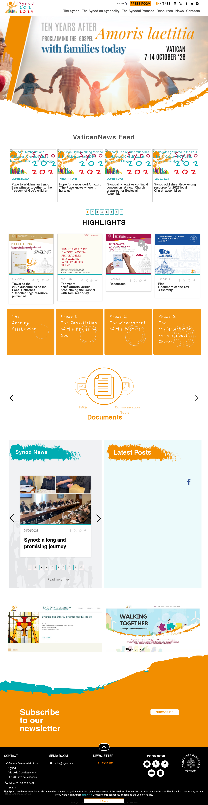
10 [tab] (81, 567)
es (168, 3)
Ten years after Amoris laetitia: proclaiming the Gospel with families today (78, 288)
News (179, 10)
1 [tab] (87, 212)
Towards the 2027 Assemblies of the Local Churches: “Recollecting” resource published (30, 290)
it (164, 3)
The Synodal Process (138, 10)
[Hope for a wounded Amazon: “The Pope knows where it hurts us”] (80, 161)
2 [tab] (92, 212)
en (158, 3)
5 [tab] (107, 212)
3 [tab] (97, 212)
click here (87, 794)
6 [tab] (111, 212)
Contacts (193, 10)
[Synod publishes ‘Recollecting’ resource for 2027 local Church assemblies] (175, 161)
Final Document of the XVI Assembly (173, 287)
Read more (54, 579)
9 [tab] (75, 567)
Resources (165, 10)
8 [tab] (121, 212)
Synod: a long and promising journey (45, 542)
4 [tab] (102, 212)
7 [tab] (116, 212)
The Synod (71, 10)
